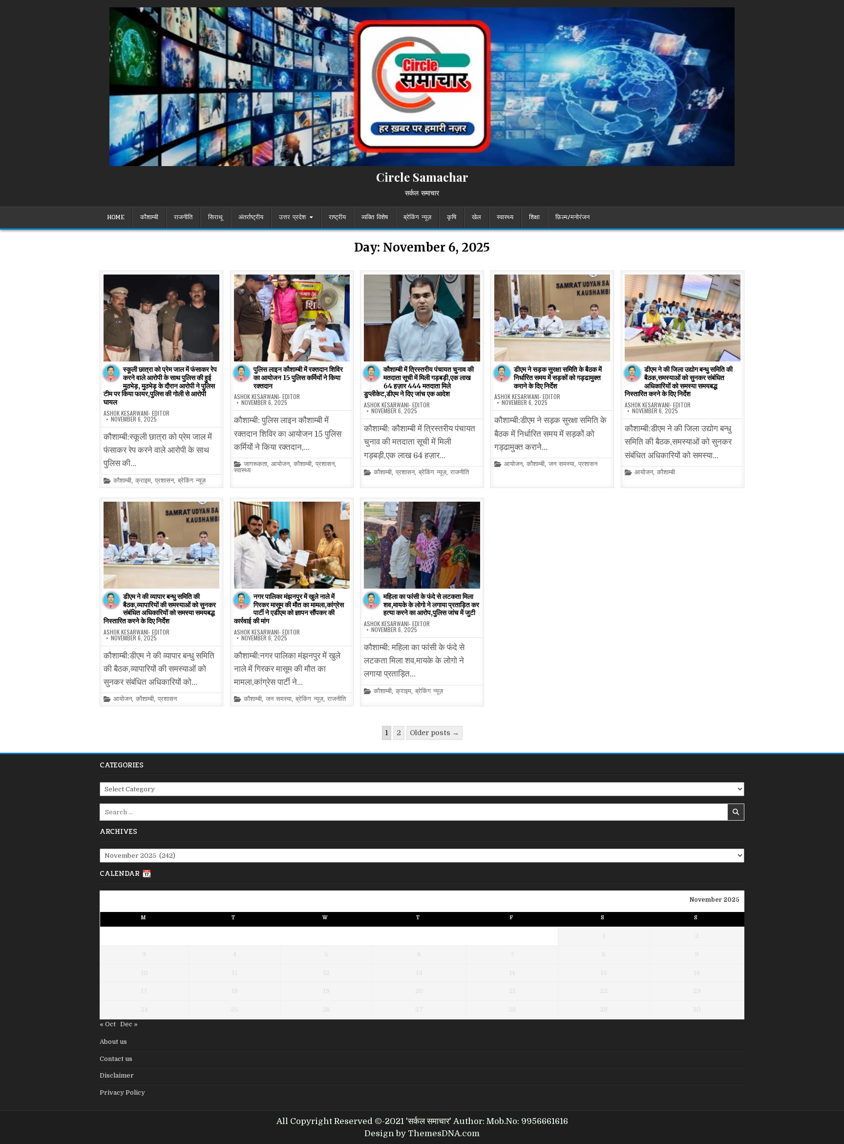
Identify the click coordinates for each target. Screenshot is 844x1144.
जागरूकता (255, 464)
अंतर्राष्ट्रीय (250, 217)
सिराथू (215, 217)
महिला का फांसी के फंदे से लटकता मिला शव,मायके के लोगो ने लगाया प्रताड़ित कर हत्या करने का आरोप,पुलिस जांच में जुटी (431, 604)
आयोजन (280, 464)
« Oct (108, 1024)
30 (697, 1009)
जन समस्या (561, 464)
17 (144, 991)
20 (419, 991)
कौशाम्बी (149, 217)
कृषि (451, 217)
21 (512, 991)
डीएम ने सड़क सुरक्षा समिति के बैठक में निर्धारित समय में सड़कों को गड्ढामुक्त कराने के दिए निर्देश (558, 377)
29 (604, 1009)
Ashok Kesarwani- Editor (136, 413)
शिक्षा (534, 217)
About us (113, 1041)
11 (234, 972)
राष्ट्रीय (337, 217)
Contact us (116, 1058)
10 (144, 972)
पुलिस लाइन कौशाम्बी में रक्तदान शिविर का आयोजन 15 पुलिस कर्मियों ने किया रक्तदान (298, 377)
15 (603, 972)
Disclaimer (117, 1075)
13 (419, 972)
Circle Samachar (422, 177)
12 (326, 972)
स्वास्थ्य (505, 217)
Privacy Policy (122, 1092)
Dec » (129, 1024)
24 (144, 1009)
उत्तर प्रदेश (292, 217)
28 (512, 1009)
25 (234, 1009)
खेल (476, 217)
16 (697, 972)
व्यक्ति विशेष (374, 217)
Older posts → (434, 733)
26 (326, 1009)
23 (697, 991)
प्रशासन (164, 481)
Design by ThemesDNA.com (422, 1133)
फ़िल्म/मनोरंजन (572, 217)
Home (116, 217)
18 (234, 991)
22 (604, 991)
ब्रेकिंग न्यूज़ (417, 217)
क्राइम (143, 481)
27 (419, 1009)
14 (512, 972)
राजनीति (183, 217)
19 (326, 991)
